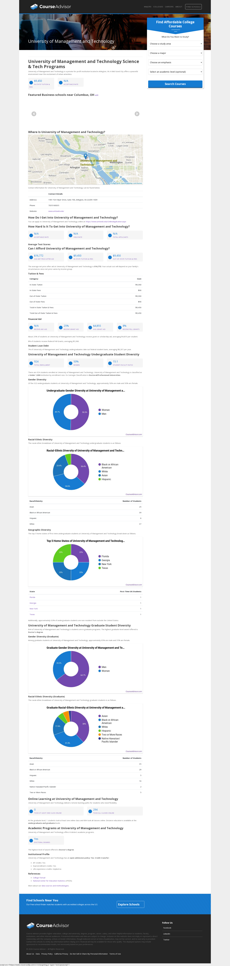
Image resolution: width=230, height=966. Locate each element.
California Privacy (61, 954)
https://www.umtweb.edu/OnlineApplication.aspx (106, 221)
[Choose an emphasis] (175, 62)
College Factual (39, 877)
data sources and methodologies (55, 885)
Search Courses (175, 84)
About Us (30, 954)
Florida (32, 597)
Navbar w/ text (50, 7)
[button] (34, 114)
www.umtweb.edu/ (56, 211)
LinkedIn (166, 934)
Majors (147, 6)
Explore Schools (128, 904)
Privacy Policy (47, 954)
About (178, 6)
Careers (169, 6)
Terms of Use (115, 954)
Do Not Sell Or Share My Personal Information (89, 954)
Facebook (167, 928)
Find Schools (193, 7)
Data (38, 954)
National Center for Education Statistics (49, 881)
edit (96, 95)
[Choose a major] (175, 53)
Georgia (33, 603)
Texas (32, 614)
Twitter (166, 939)
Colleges (158, 6)
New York (34, 608)
